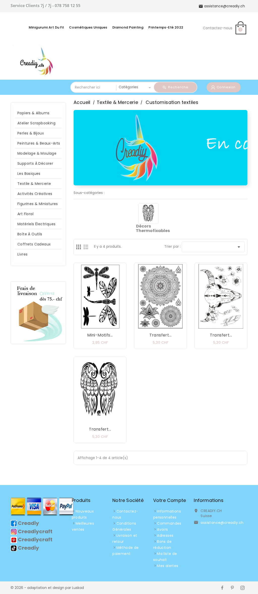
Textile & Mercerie (34, 183)
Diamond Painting (127, 27)
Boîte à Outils (29, 234)
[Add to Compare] (105, 325)
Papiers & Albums (33, 113)
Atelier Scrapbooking (36, 123)
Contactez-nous (217, 28)
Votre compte (169, 500)
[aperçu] (115, 325)
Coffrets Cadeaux (34, 244)
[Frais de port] (38, 312)
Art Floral (25, 213)
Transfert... (160, 335)
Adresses (165, 535)
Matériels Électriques (36, 224)
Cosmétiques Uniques (88, 27)
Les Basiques (29, 173)
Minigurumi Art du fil (46, 27)
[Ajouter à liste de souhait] (95, 325)
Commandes (169, 523)
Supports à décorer (35, 163)
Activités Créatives (34, 193)
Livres (22, 254)
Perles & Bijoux (30, 133)
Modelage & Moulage (36, 153)
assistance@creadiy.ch (222, 522)
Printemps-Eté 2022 (165, 27)
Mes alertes (167, 565)
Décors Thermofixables (153, 228)
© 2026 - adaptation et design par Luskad (47, 587)
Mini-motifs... (100, 335)
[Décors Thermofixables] (149, 213)
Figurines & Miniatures (37, 203)
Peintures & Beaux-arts (38, 143)
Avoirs (162, 529)
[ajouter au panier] (84, 325)
